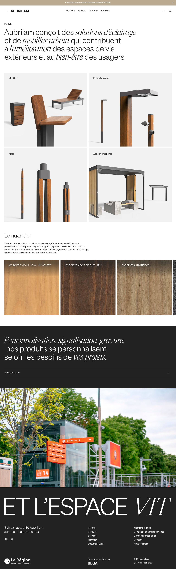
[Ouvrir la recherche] (170, 11)
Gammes (93, 11)
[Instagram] (6, 539)
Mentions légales (142, 528)
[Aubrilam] (20, 11)
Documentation (96, 544)
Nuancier (92, 540)
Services (105, 11)
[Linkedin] (12, 539)
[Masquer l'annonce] (172, 3)
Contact (138, 540)
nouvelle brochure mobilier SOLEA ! (95, 3)
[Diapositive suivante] (165, 287)
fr (163, 11)
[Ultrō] (150, 563)
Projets (82, 11)
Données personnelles (145, 536)
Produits (70, 11)
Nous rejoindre (141, 544)
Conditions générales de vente (149, 532)
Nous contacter (12, 373)
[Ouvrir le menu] (6, 11)
